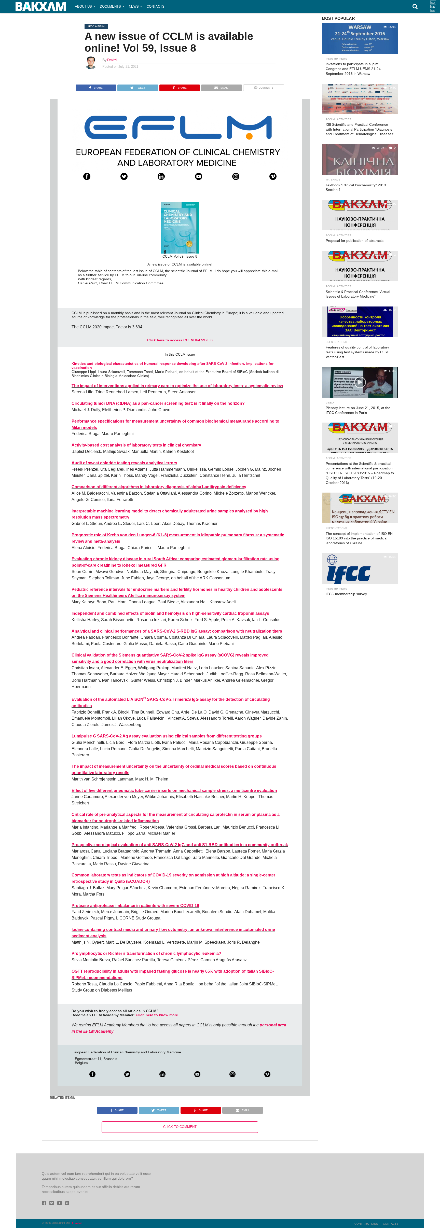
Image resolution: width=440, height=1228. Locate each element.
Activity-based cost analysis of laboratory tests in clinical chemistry (136, 445)
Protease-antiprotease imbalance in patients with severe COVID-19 (135, 905)
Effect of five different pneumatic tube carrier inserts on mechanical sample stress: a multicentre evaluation (174, 790)
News (134, 6)
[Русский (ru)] (433, 10)
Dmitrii (112, 60)
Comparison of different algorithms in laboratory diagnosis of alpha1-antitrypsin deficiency (159, 487)
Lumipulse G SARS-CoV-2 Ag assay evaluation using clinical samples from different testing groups (167, 736)
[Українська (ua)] (433, 2)
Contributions (366, 1223)
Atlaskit (77, 1223)
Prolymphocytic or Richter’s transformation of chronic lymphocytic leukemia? (146, 953)
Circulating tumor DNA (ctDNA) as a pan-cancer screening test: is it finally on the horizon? (158, 403)
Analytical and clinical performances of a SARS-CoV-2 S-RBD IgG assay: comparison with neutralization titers (177, 631)
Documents (110, 6)
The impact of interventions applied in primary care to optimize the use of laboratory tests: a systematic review (177, 386)
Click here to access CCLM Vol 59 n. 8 (180, 340)
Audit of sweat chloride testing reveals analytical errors (124, 463)
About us (83, 6)
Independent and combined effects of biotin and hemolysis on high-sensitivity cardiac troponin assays (170, 613)
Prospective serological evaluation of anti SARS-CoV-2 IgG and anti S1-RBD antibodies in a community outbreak (180, 845)
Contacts (155, 6)
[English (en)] (433, 6)
